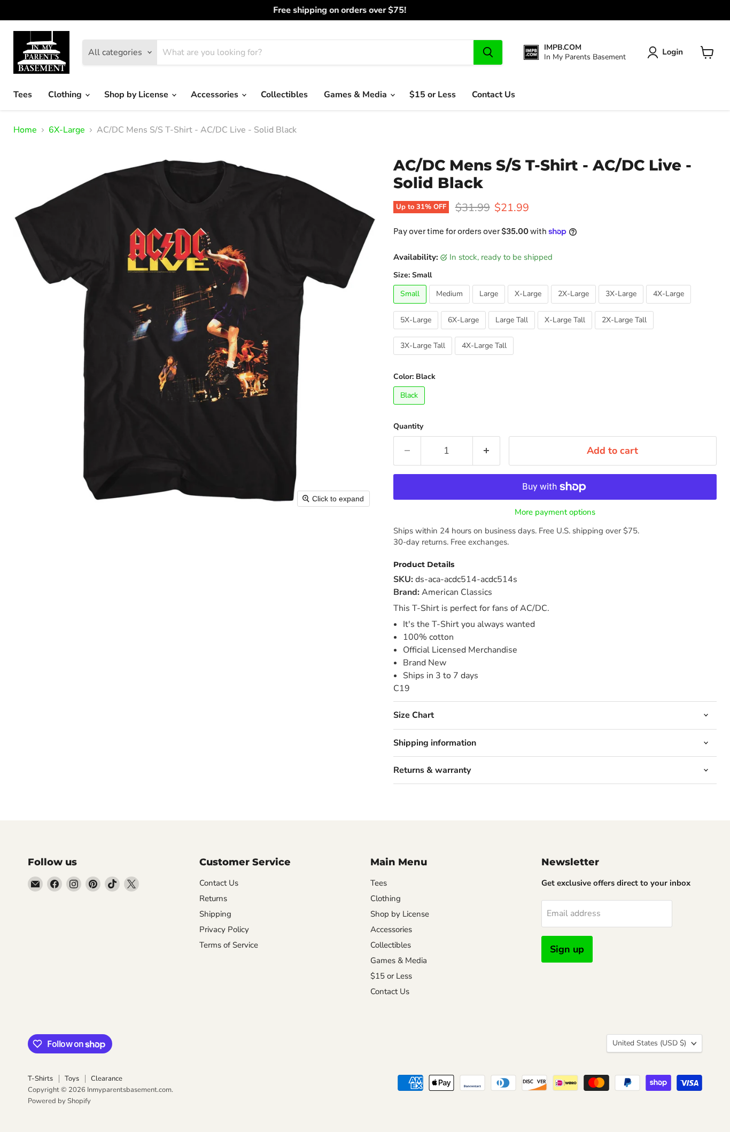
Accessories (215, 94)
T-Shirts (40, 1078)
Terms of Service (228, 945)
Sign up (567, 949)
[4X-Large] (670, 306)
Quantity (408, 426)
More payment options (555, 512)
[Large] (490, 306)
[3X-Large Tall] (424, 357)
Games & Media (356, 94)
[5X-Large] (417, 332)
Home (25, 130)
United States (649, 1043)
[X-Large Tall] (566, 332)
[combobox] (315, 52)
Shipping (215, 914)
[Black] (410, 407)
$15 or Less (432, 94)
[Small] (411, 306)
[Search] (487, 52)
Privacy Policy (224, 929)
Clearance (106, 1078)
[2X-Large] (575, 306)
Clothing (66, 94)
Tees (22, 94)
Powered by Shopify (59, 1101)
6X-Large (67, 130)
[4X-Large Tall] (485, 357)
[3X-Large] (622, 306)
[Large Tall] (513, 332)
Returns (213, 898)
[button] (667, 52)
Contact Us (493, 94)
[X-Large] (529, 306)
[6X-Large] (464, 332)
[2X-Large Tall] (625, 332)
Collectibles (284, 94)
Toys (72, 1078)
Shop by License (137, 94)
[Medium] (450, 306)
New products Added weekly (365, 10)
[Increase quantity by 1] (486, 451)
